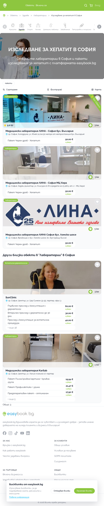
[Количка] (91, 5)
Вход (97, 5)
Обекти (14, 15)
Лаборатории (40, 15)
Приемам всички (84, 491)
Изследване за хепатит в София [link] (66, 15)
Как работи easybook (14, 450)
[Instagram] (10, 433)
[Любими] (97, 98)
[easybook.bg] (5, 5)
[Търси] (85, 5)
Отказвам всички (62, 491)
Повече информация (19, 497)
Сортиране (11, 90)
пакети (8, 83)
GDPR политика (62, 456)
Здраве (25, 15)
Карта (98, 90)
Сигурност (60, 461)
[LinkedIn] (28, 433)
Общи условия (61, 445)
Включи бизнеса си (13, 474)
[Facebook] (4, 433)
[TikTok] (16, 433)
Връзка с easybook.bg (14, 445)
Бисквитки (60, 474)
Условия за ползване (65, 450)
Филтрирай (56, 90)
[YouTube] (22, 433)
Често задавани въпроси (16, 456)
